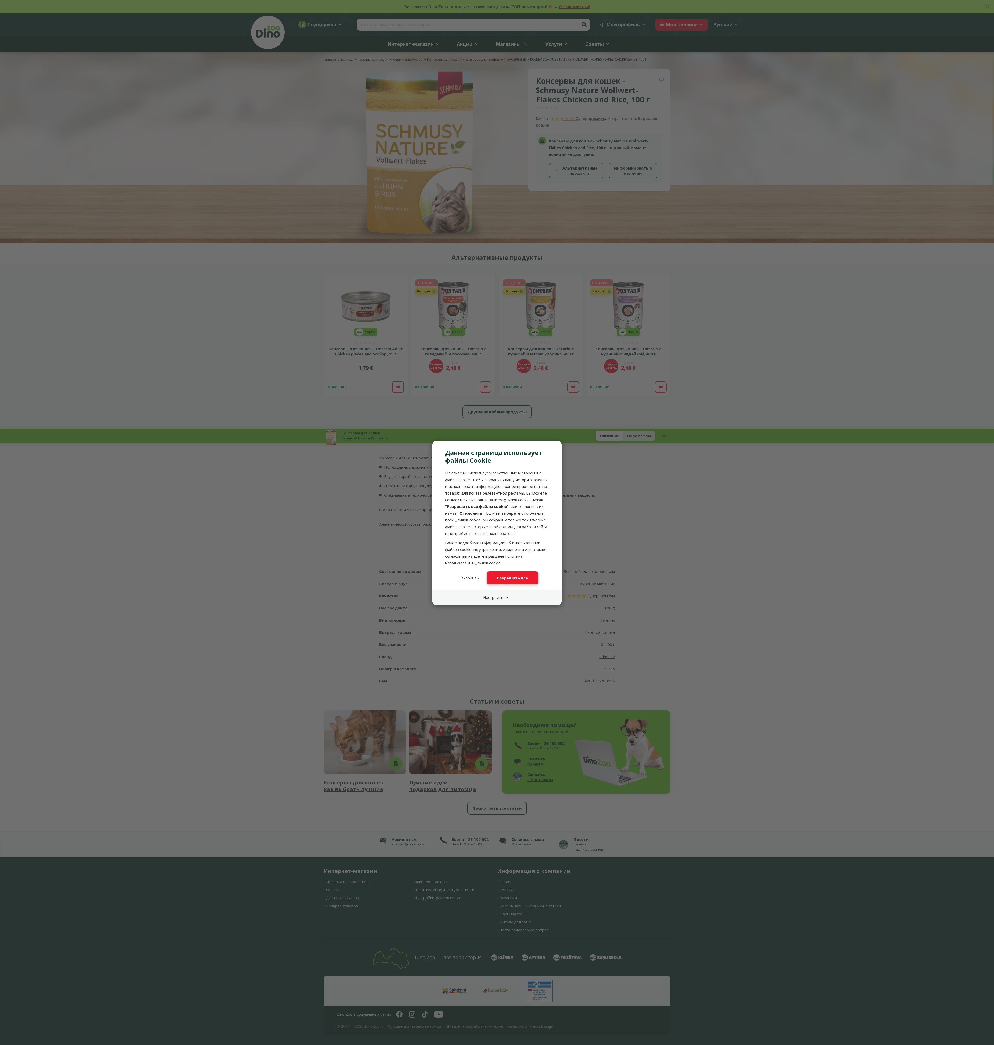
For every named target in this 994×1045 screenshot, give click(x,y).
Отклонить (468, 577)
